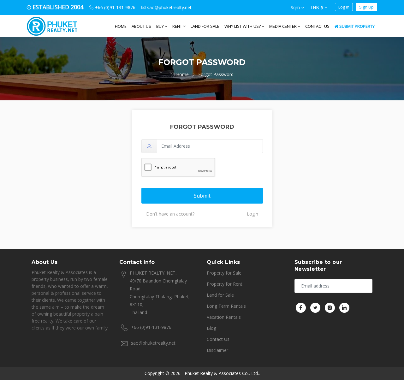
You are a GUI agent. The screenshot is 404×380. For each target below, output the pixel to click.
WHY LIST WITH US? (243, 26)
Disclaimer (217, 350)
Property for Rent (224, 284)
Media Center (283, 26)
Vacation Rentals (224, 317)
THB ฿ (317, 7)
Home (121, 26)
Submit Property (356, 26)
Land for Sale (205, 26)
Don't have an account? (170, 214)
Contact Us (317, 26)
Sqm (296, 7)
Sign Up (366, 7)
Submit (202, 195)
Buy (160, 26)
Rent (177, 26)
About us (141, 26)
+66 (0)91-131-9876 (151, 327)
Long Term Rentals (226, 306)
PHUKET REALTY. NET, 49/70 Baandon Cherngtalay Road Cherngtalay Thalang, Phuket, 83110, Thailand (160, 292)
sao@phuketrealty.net (153, 343)
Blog (211, 328)
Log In (343, 7)
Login (252, 214)
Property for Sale (224, 273)
